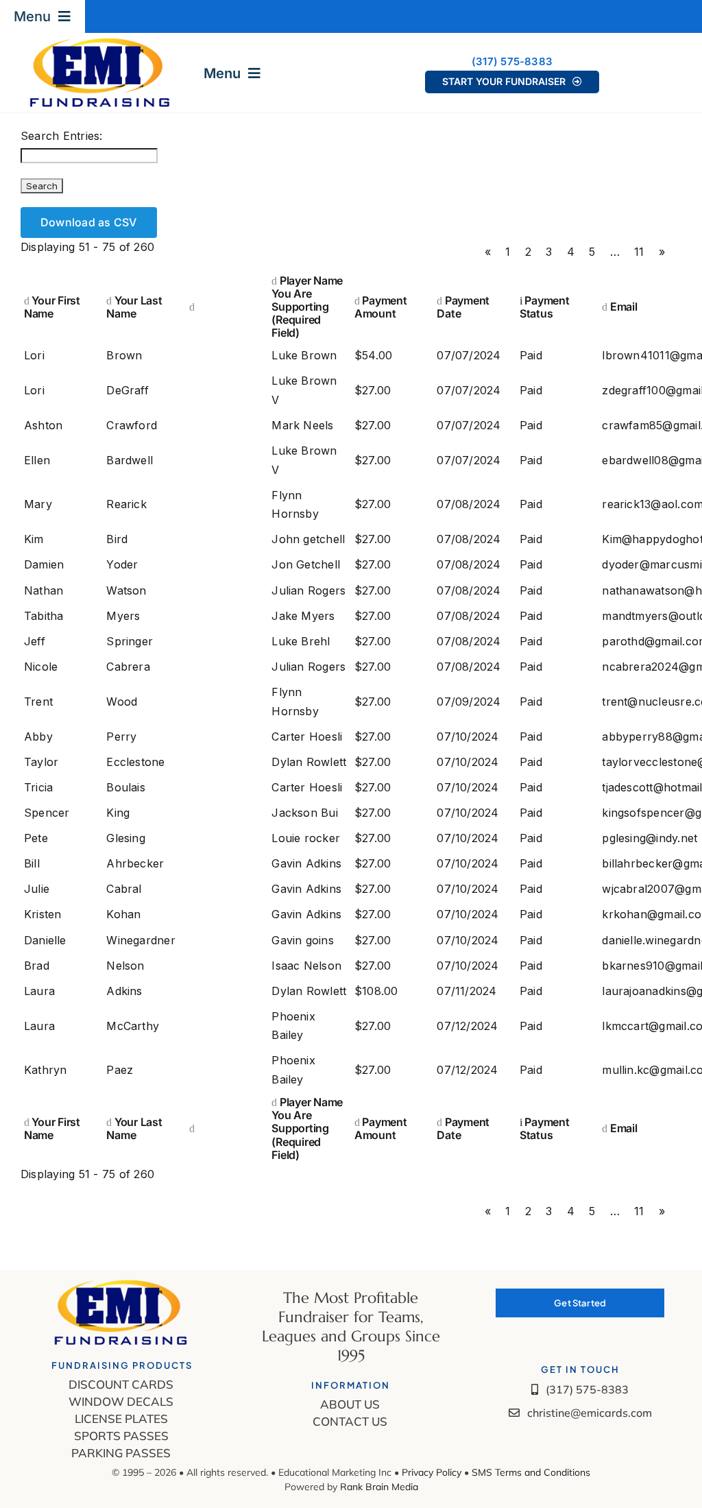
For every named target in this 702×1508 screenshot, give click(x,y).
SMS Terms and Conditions (531, 1472)
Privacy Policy (433, 1472)
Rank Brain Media (379, 1487)
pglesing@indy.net (649, 838)
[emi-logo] (101, 42)
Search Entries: (62, 136)
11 (639, 252)
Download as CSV (88, 222)
